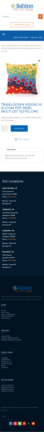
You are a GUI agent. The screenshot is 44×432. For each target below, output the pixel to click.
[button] (39, 61)
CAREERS (4, 358)
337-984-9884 (11, 218)
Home (3, 46)
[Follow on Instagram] (15, 423)
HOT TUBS (5, 312)
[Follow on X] (29, 423)
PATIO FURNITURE (8, 314)
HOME (4, 416)
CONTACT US (6, 362)
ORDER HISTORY (7, 389)
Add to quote (19, 128)
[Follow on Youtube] (33, 423)
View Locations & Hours (22, 25)
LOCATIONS (5, 336)
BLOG (3, 365)
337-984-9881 (11, 239)
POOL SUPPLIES (7, 316)
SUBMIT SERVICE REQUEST (11, 340)
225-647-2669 (11, 260)
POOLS (3, 310)
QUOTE (15, 37)
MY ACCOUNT (23, 37)
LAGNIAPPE (5, 360)
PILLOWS (20, 46)
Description (11, 149)
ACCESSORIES (11, 46)
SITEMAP (4, 367)
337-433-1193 (11, 197)
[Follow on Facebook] (11, 423)
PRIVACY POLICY (7, 391)
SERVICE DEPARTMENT (10, 338)
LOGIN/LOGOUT (7, 385)
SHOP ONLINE (6, 363)
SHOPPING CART (7, 387)
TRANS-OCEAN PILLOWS (32, 46)
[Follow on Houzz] (20, 423)
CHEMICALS (5, 318)
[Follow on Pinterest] (24, 423)
